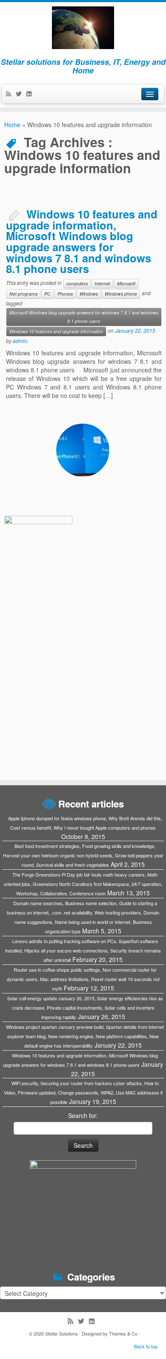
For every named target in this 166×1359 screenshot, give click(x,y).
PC (47, 293)
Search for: (83, 1115)
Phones (65, 293)
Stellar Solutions (61, 1333)
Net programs (23, 293)
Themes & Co (123, 1333)
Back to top (145, 1346)
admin (20, 340)
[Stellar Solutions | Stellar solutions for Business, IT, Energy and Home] (83, 27)
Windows (89, 293)
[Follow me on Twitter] (21, 94)
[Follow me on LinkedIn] (31, 94)
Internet (102, 283)
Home (12, 124)
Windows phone (121, 293)
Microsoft (126, 283)
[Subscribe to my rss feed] (11, 94)
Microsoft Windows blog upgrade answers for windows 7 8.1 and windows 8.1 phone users (83, 316)
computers (77, 283)
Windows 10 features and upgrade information (56, 331)
